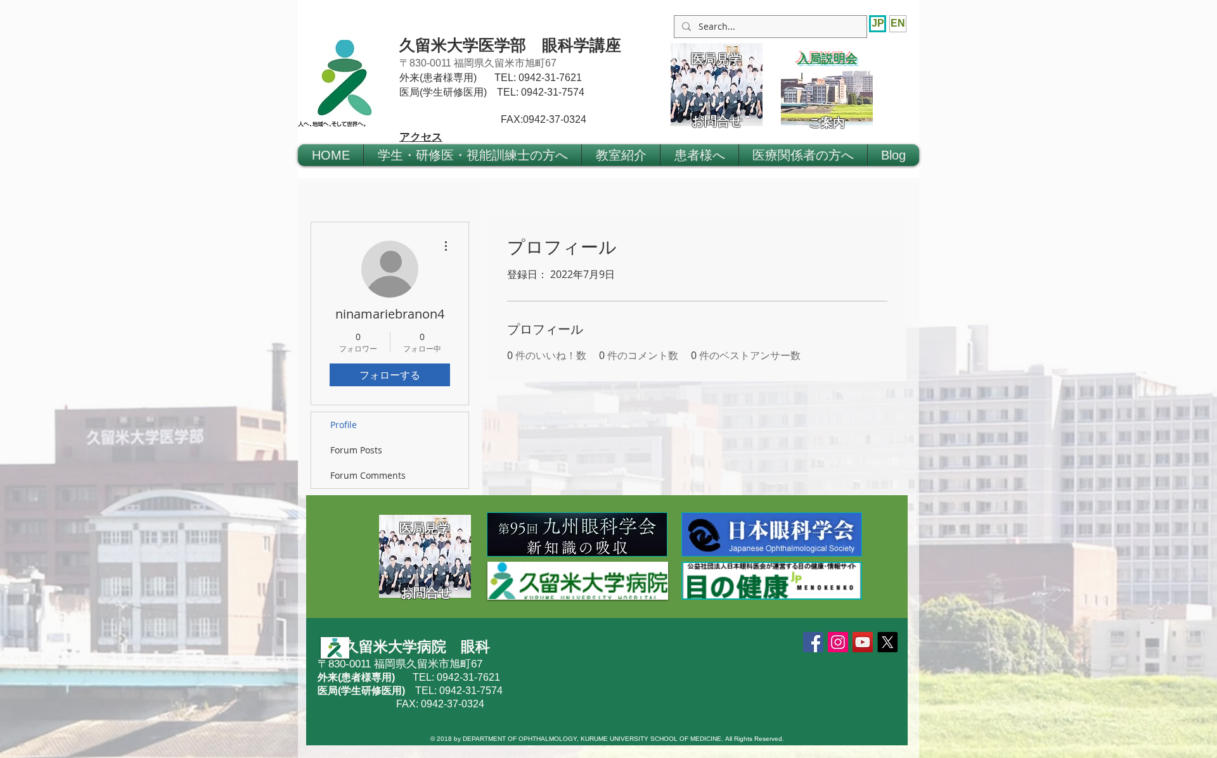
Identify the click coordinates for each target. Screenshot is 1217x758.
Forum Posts (356, 450)
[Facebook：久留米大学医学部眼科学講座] (813, 642)
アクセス (420, 136)
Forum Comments (368, 475)
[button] (472, 155)
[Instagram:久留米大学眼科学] (838, 642)
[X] (887, 642)
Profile (343, 425)
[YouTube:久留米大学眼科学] (863, 642)
